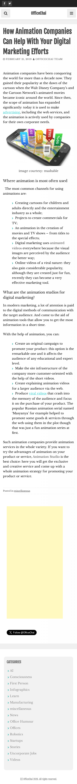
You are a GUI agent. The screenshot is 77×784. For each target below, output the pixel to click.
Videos (15, 760)
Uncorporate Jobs (23, 753)
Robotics (16, 734)
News (14, 715)
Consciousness (21, 677)
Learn (14, 696)
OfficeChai (38, 13)
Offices (15, 728)
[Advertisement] (35, 562)
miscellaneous (22, 490)
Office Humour (21, 721)
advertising (11, 112)
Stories (15, 747)
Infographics (20, 689)
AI (11, 670)
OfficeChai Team (49, 59)
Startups (16, 740)
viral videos (38, 393)
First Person (19, 683)
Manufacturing (21, 702)
